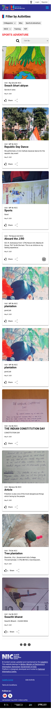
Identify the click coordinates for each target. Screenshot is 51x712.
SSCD (6, 29)
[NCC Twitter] (10, 696)
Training (17, 29)
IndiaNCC (44, 662)
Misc (20, 23)
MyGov (23, 664)
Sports (8, 210)
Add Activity (30, 680)
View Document (43, 259)
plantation (10, 306)
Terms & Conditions (9, 685)
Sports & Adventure (33, 23)
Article (8, 489)
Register (45, 2)
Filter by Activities (18, 16)
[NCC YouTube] (5, 696)
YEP (25, 29)
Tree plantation (13, 553)
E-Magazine (8, 23)
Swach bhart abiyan (16, 85)
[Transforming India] (18, 705)
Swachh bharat (13, 617)
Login (37, 2)
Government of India (28, 667)
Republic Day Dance (16, 146)
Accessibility (31, 2)
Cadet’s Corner (7, 680)
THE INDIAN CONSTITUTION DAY (24, 428)
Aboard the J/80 (14, 238)
